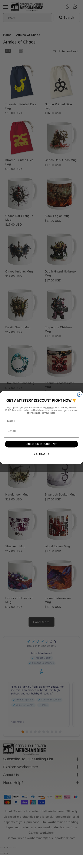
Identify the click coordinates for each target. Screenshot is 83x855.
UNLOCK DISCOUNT (41, 444)
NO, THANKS (41, 454)
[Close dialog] (79, 395)
